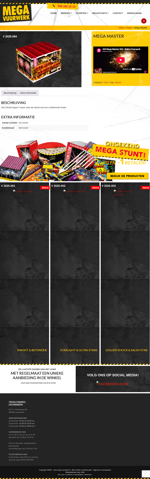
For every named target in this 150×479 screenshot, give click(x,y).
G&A (82, 472)
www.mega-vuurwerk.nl (61, 470)
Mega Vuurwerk (16, 14)
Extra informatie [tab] (28, 93)
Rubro (129, 28)
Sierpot (117, 82)
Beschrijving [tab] (10, 93)
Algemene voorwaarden (102, 470)
